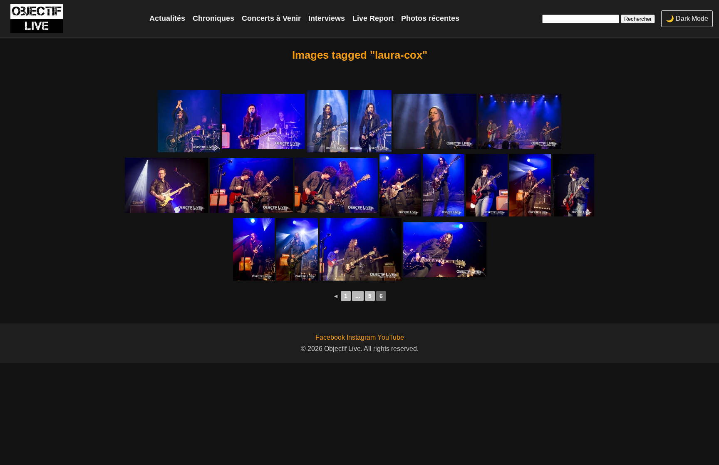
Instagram (361, 337)
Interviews (326, 18)
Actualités (167, 18)
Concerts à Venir (271, 18)
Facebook (330, 337)
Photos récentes (430, 18)
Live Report (373, 18)
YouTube (390, 337)
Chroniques (213, 18)
